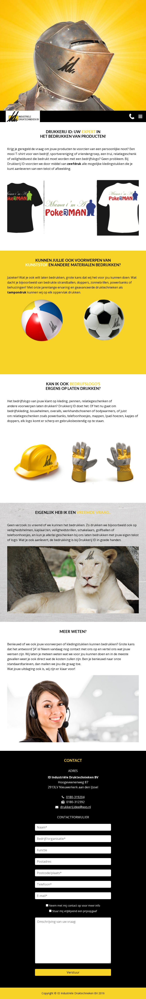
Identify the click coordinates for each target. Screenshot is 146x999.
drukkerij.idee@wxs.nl (75, 807)
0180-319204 (75, 797)
